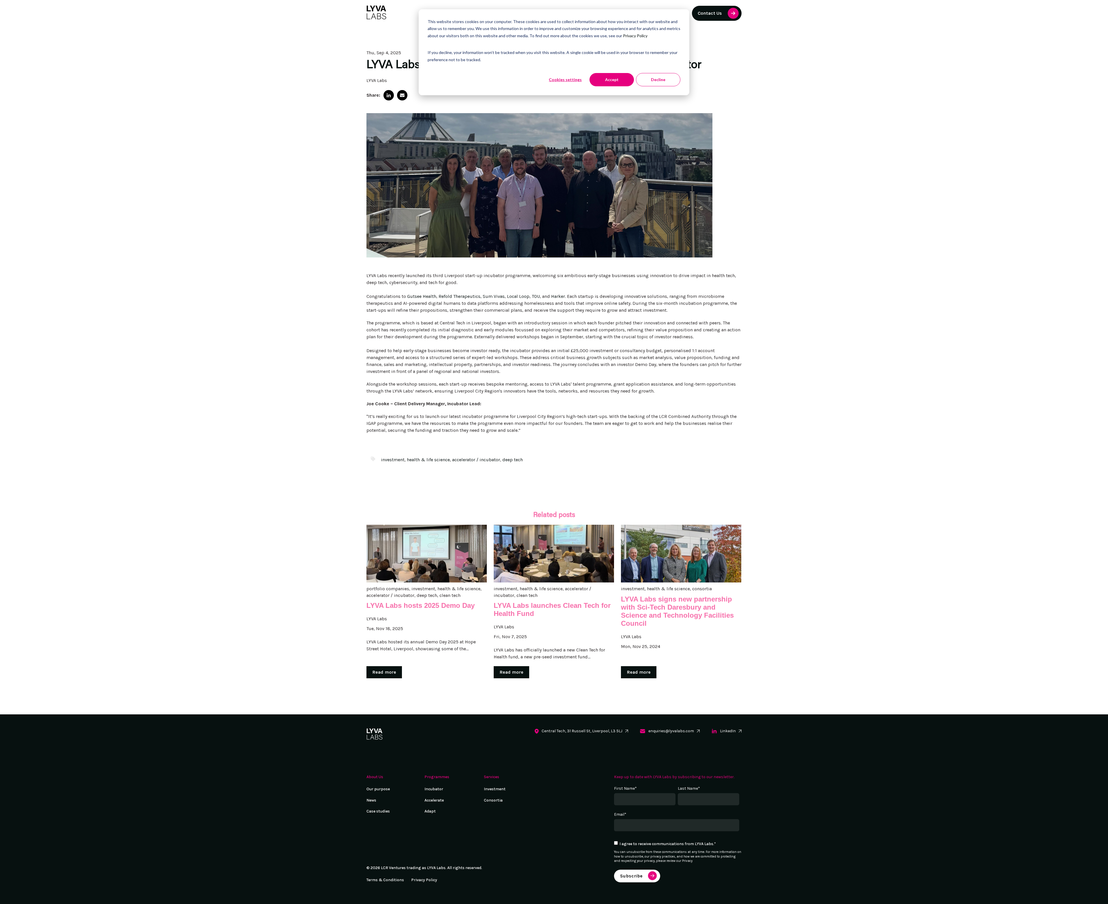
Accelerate (434, 800)
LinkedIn (728, 731)
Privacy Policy (635, 35)
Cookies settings (565, 79)
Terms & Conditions (385, 879)
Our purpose (378, 789)
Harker (558, 296)
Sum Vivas (494, 296)
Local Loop (518, 296)
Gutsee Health (421, 296)
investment (393, 459)
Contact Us (710, 13)
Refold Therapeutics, (460, 296)
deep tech (512, 459)
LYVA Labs (376, 80)
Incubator (433, 789)
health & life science (428, 459)
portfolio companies (387, 588)
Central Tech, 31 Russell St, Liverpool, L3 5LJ (582, 731)
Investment (495, 789)
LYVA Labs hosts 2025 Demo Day (420, 605)
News (371, 800)
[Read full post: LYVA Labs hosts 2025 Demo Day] (426, 553)
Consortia (493, 800)
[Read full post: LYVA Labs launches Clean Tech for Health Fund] (554, 553)
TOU (536, 296)
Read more (384, 672)
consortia (702, 588)
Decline (658, 79)
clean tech (450, 595)
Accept (612, 79)
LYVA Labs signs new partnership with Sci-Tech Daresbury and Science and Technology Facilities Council (677, 611)
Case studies (378, 811)
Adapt (430, 811)
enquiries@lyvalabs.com (671, 731)
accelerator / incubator (476, 459)
